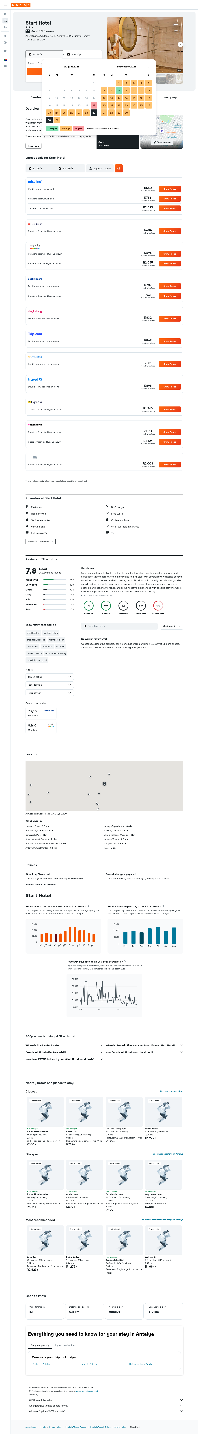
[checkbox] (41, 713)
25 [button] (64, 112)
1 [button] (93, 83)
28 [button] (86, 112)
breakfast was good (36, 639)
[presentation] (88, 906)
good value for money (55, 653)
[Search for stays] (5, 21)
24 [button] (56, 112)
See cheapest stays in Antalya (168, 1153)
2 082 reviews (46, 31)
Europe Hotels (55, 1427)
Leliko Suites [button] (151, 1128)
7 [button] (86, 90)
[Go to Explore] (5, 36)
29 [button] (94, 112)
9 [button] (49, 97)
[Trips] (5, 51)
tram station (32, 646)
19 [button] (72, 105)
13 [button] (79, 97)
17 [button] (57, 105)
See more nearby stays (171, 1091)
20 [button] (79, 105)
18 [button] (64, 105)
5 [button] (71, 90)
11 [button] (64, 97)
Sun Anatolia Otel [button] (115, 1260)
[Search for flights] (5, 14)
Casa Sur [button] (31, 1257)
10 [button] (57, 97)
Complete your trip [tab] (40, 1345)
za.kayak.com (31, 1427)
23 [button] (49, 112)
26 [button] (71, 112)
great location (33, 633)
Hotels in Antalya (89, 1364)
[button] (5, 4)
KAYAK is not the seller (41, 1400)
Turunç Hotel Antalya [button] (37, 1131)
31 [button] (57, 120)
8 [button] (94, 90)
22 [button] (94, 105)
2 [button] (49, 90)
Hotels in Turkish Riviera (100, 1427)
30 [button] (49, 120)
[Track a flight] (5, 42)
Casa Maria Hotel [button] (114, 1194)
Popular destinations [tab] (64, 1345)
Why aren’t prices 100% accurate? (47, 1411)
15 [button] (94, 97)
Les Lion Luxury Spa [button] (116, 1128)
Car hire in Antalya (41, 1364)
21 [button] (86, 105)
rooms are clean (56, 639)
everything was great (37, 660)
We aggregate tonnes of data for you (48, 1405)
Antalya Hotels (120, 1427)
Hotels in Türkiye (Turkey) (75, 1427)
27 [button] (79, 112)
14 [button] (86, 97)
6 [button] (79, 90)
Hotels (43, 1427)
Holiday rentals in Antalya (141, 1364)
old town (60, 646)
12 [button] (72, 97)
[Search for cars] (5, 27)
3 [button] (57, 90)
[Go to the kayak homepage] (20, 5)
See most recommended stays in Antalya (162, 1219)
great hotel (47, 646)
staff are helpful (51, 633)
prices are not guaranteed (87, 1391)
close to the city (34, 653)
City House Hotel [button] (153, 1194)
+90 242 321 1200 (35, 39)
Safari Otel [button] (71, 1131)
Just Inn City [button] (151, 1257)
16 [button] (49, 105)
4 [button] (64, 90)
